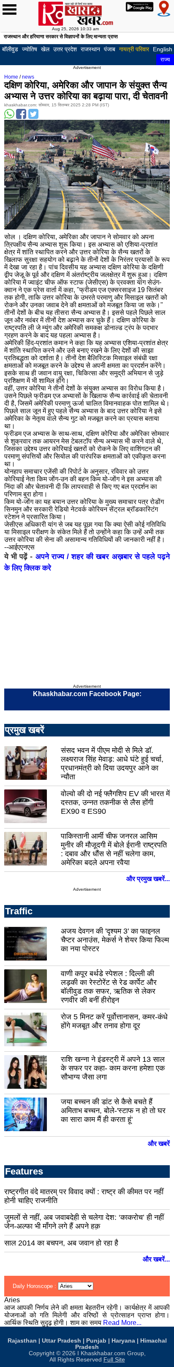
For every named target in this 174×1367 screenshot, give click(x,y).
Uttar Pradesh (61, 1341)
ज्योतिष (29, 49)
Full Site (114, 1359)
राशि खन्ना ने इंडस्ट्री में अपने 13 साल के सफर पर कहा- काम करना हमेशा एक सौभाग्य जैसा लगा (113, 1068)
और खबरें (159, 1143)
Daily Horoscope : (35, 1286)
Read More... (122, 1322)
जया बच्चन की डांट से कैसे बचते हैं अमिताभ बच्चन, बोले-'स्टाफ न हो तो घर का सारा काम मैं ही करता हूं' (113, 1111)
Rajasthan (22, 1341)
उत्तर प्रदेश (65, 49)
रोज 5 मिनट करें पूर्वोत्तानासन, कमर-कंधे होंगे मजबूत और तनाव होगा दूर (114, 1021)
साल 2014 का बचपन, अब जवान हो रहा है (61, 1243)
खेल (45, 49)
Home (11, 77)
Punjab (96, 1341)
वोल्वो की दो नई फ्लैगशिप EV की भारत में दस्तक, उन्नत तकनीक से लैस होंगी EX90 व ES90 (115, 802)
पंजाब (109, 49)
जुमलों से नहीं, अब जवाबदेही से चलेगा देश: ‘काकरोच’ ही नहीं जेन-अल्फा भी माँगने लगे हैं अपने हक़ (84, 1221)
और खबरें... (156, 1259)
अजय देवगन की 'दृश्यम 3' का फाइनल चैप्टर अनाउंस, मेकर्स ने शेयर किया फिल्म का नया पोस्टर (115, 940)
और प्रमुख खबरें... (148, 878)
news (28, 77)
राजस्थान (90, 49)
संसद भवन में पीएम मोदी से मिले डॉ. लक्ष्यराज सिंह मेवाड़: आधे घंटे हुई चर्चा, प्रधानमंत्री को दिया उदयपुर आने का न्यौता (112, 763)
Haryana (123, 1341)
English (162, 49)
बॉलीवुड (10, 49)
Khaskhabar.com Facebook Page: (87, 693)
